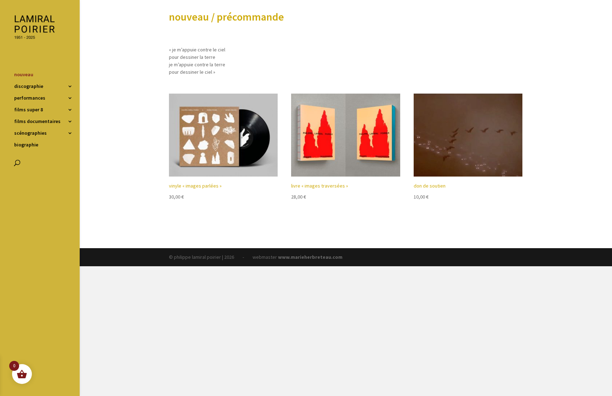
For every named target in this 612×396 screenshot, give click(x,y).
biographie (26, 145)
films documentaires (37, 121)
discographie (28, 86)
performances (29, 98)
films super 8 (28, 110)
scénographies (30, 133)
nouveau (23, 75)
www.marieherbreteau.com (310, 257)
